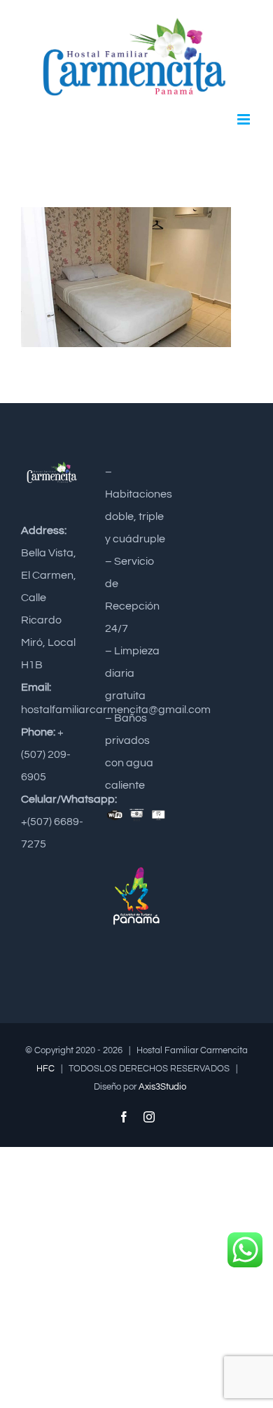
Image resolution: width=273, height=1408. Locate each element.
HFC (45, 1068)
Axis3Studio (162, 1087)
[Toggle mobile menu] (244, 119)
